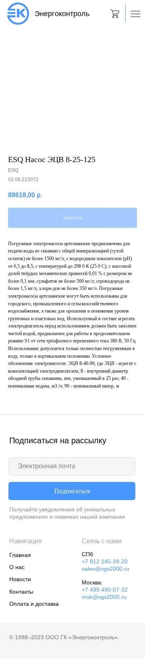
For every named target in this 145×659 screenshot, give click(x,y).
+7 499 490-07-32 (105, 590)
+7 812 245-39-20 (105, 562)
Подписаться (72, 491)
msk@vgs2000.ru (104, 597)
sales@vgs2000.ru (105, 569)
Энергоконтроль (62, 14)
